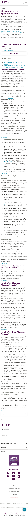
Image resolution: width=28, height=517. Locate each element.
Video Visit (17, 515)
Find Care (5, 515)
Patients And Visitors (7, 439)
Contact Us (14, 485)
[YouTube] (19, 473)
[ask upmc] (24, 509)
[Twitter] (13, 479)
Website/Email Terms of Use (14, 488)
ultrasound (16, 91)
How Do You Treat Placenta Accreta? (13, 67)
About (3, 451)
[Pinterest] (13, 476)
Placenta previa (8, 161)
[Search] (23, 2)
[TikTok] (19, 476)
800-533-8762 (4, 435)
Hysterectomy (7, 204)
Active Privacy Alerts (14, 497)
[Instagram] (8, 476)
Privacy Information (14, 494)
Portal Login (22, 515)
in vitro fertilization (10, 153)
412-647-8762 (4, 433)
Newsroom (4, 447)
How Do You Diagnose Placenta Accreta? (14, 65)
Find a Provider (14, 53)
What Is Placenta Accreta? (10, 60)
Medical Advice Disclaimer (14, 491)
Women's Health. (8, 50)
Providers (11, 515)
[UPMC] (6, 2)
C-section (10, 98)
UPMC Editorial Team (8, 418)
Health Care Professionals (8, 443)
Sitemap (14, 500)
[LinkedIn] (13, 473)
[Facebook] (8, 473)
